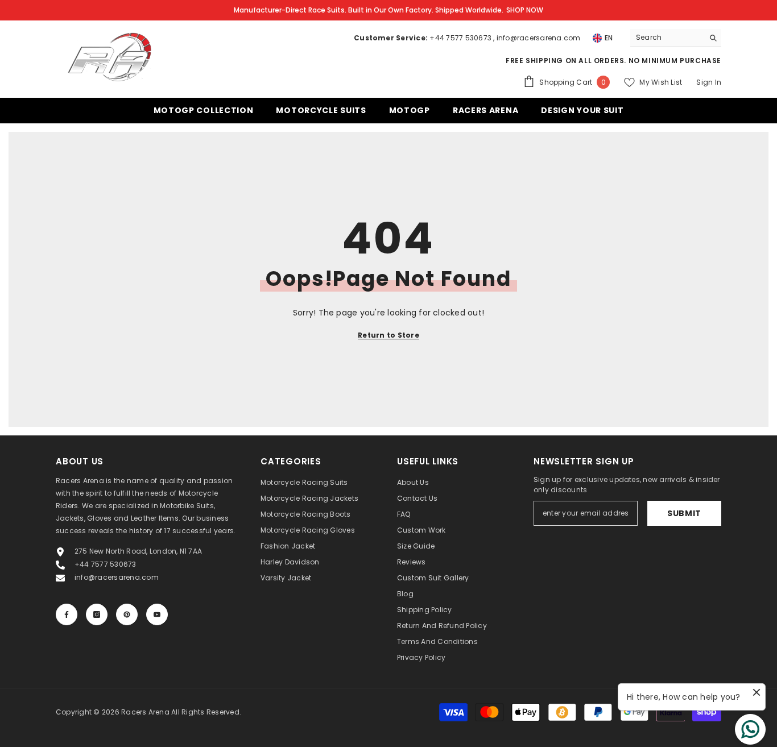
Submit (684, 513)
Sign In (708, 82)
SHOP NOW (524, 10)
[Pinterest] (127, 614)
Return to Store (388, 335)
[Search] (675, 38)
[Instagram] (97, 614)
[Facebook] (66, 614)
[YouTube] (157, 614)
